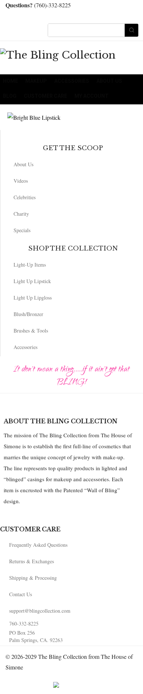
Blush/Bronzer (28, 314)
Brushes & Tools (31, 330)
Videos (21, 180)
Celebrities (25, 197)
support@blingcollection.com (39, 610)
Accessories (71, 81)
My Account (91, 96)
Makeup (36, 81)
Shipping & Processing (33, 577)
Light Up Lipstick (32, 281)
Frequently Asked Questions (38, 544)
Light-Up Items (30, 264)
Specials (22, 230)
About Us (109, 81)
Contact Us (20, 594)
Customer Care (45, 96)
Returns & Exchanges (31, 561)
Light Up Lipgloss (33, 297)
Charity (21, 213)
